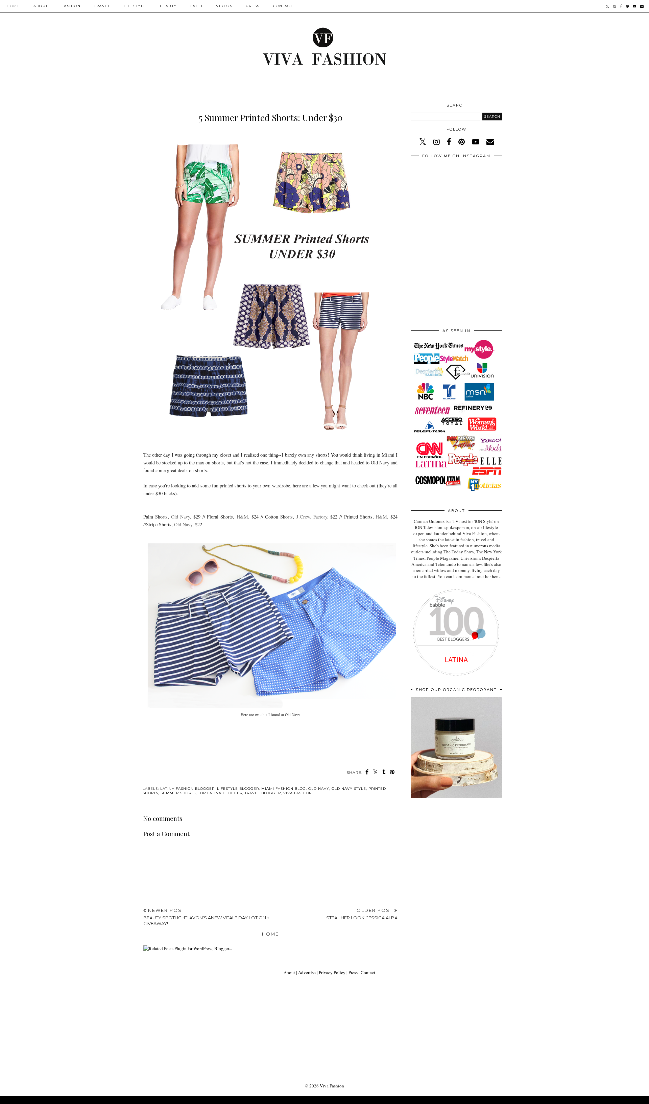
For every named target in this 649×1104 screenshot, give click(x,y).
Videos (224, 6)
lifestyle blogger (238, 788)
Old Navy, (184, 524)
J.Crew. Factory (311, 516)
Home (13, 6)
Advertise (307, 972)
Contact (283, 6)
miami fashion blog (283, 788)
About (40, 6)
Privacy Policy (332, 972)
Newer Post (206, 916)
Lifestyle (135, 6)
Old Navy (180, 516)
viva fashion (297, 793)
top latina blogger (220, 793)
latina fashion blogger (187, 788)
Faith (196, 6)
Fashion (71, 6)
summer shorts (178, 793)
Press (253, 6)
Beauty (168, 6)
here (496, 576)
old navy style (349, 788)
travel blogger (263, 793)
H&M (242, 516)
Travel (102, 6)
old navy (318, 788)
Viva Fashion (332, 1086)
